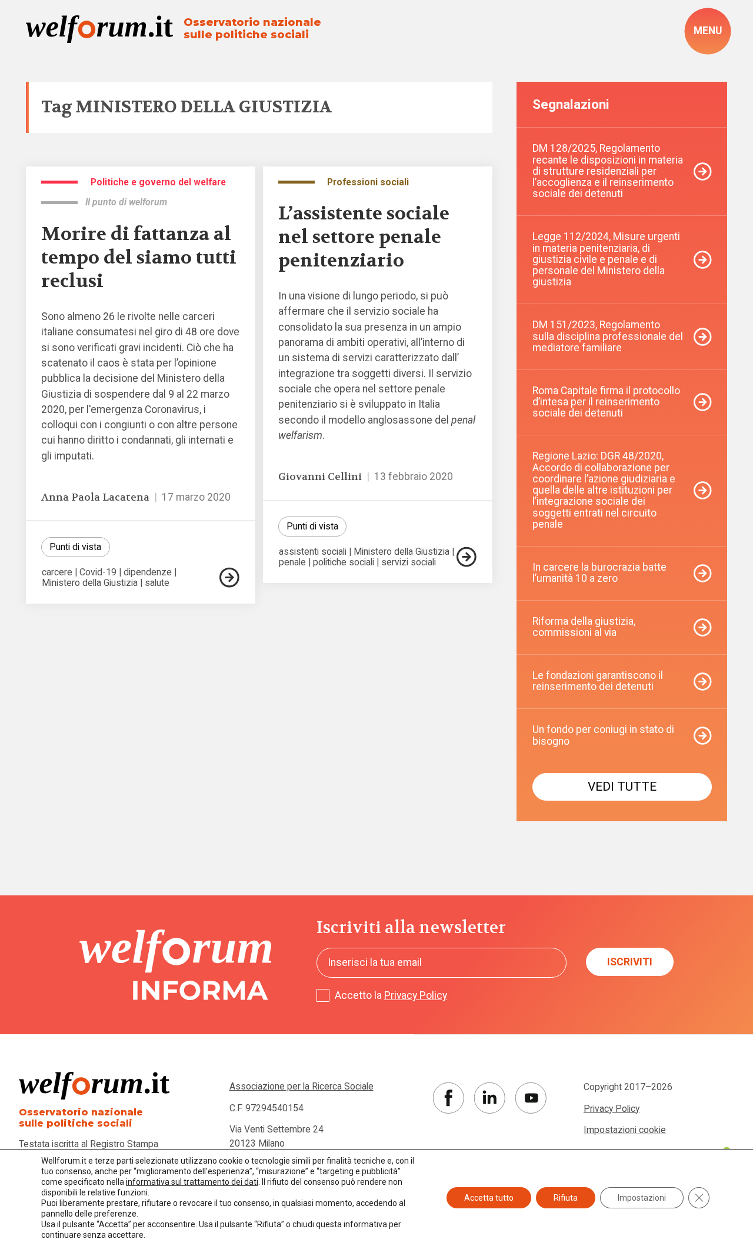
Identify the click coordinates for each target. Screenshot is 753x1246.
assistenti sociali (312, 552)
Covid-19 (97, 572)
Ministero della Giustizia (90, 583)
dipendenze (148, 572)
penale (292, 562)
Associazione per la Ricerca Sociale (301, 1086)
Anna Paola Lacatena (95, 497)
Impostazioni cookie (625, 1129)
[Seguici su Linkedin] (489, 1098)
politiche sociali (343, 562)
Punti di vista (75, 546)
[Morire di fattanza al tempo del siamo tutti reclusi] (229, 577)
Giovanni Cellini (320, 477)
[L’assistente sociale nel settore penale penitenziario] (467, 557)
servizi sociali (408, 562)
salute (157, 583)
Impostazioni (642, 1197)
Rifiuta (566, 1197)
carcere (57, 572)
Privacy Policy (415, 995)
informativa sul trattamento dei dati (192, 1182)
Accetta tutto (489, 1197)
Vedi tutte (622, 786)
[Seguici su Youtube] (531, 1098)
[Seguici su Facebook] (448, 1098)
